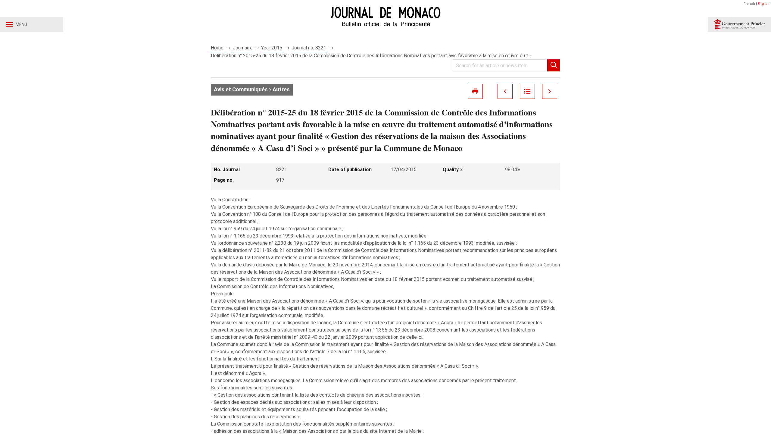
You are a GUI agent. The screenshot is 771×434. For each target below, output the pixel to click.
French (749, 4)
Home (218, 48)
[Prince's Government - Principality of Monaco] (739, 24)
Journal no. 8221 (309, 48)
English (763, 4)
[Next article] (549, 91)
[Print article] (475, 91)
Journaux (243, 48)
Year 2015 (272, 48)
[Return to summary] (527, 91)
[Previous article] (505, 91)
